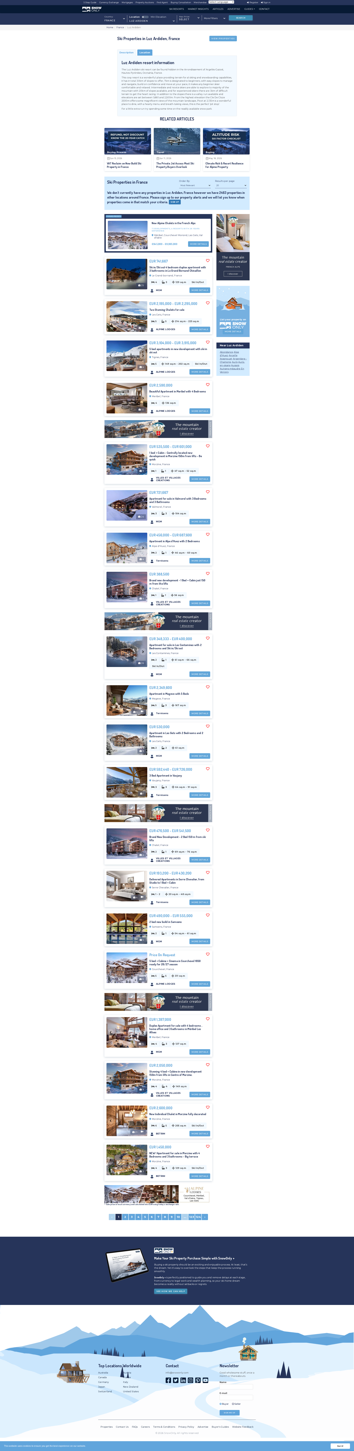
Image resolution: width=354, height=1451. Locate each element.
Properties (107, 1427)
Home (109, 27)
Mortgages (127, 2)
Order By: (184, 181)
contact (264, 9)
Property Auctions (145, 2)
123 (191, 1217)
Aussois (235, 365)
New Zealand (130, 1387)
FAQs (135, 1427)
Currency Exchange (109, 2)
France (120, 27)
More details (198, 244)
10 (178, 1217)
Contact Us (122, 1427)
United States (131, 1391)
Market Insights (198, 9)
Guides (248, 9)
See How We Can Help (170, 1291)
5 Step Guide (90, 2)
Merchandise (200, 2)
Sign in (266, 2)
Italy (125, 1382)
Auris (235, 362)
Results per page (225, 181)
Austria (127, 1372)
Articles (218, 9)
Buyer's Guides (220, 1427)
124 (198, 1217)
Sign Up (175, 202)
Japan (101, 1387)
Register (253, 2)
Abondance (226, 352)
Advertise (203, 1427)
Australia (103, 1372)
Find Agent (162, 2)
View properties (223, 38)
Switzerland (105, 1391)
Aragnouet (226, 358)
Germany (103, 1382)
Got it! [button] (340, 1446)
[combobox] (114, 18)
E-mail (223, 1393)
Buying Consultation (181, 2)
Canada (102, 1377)
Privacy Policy (186, 1427)
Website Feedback (242, 1427)
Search (241, 18)
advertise (233, 9)
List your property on (233, 319)
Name (223, 1382)
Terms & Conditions (164, 1427)
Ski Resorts (176, 9)
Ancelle (233, 355)
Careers (145, 1427)
